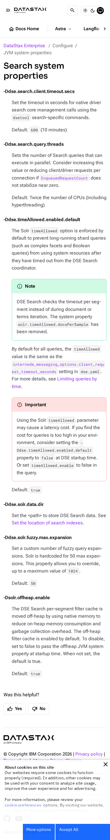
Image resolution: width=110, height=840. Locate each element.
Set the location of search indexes (47, 523)
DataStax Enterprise (24, 45)
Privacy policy (89, 754)
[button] (106, 764)
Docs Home (24, 29)
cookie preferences (23, 805)
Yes (14, 709)
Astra (63, 29)
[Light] (85, 10)
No (38, 709)
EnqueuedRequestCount (64, 178)
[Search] (72, 10)
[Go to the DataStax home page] (29, 739)
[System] (100, 10)
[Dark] (92, 10)
